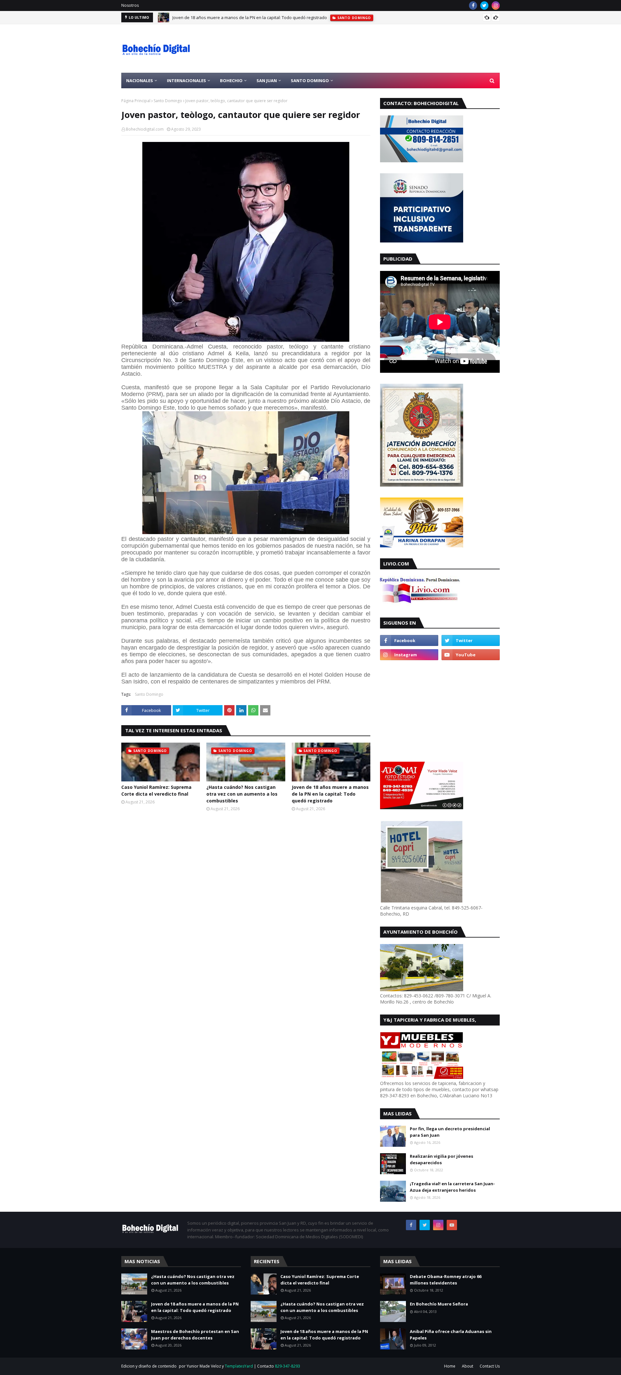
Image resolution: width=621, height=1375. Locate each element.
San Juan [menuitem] (266, 80)
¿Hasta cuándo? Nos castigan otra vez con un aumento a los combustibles (242, 794)
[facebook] (473, 5)
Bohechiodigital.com (145, 129)
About (467, 1366)
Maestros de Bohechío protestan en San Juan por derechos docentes (195, 1334)
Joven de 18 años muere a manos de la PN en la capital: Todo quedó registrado (249, 17)
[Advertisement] (382, 48)
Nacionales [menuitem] (139, 80)
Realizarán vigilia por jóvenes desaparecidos (441, 1159)
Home (449, 1366)
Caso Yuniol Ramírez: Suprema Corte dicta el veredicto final (156, 790)
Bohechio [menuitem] (231, 80)
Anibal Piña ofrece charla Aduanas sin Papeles (451, 1334)
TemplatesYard (239, 1366)
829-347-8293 (287, 1366)
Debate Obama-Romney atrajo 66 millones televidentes (445, 1279)
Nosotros (130, 5)
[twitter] (484, 5)
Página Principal (135, 100)
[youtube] (470, 654)
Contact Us (490, 1366)
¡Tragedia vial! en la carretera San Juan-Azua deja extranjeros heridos (452, 1187)
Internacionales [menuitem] (186, 80)
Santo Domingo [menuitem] (310, 80)
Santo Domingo (168, 100)
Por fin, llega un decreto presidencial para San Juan (450, 1132)
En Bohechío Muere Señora (439, 1304)
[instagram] (496, 5)
